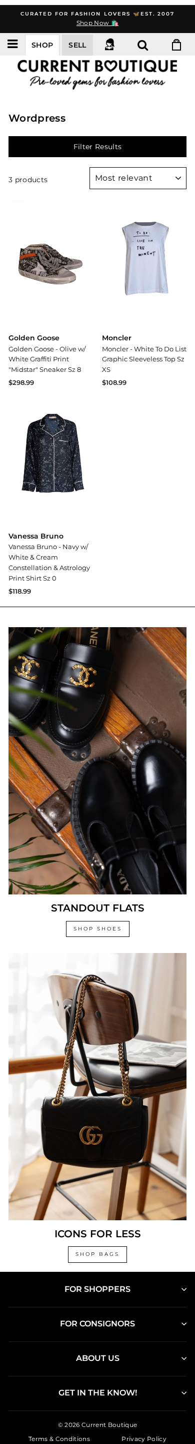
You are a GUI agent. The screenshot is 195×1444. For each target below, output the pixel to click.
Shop (42, 45)
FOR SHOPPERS (97, 1289)
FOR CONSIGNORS (97, 1323)
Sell (77, 45)
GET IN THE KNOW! (97, 1392)
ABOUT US (98, 1358)
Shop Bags (98, 1254)
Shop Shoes (98, 928)
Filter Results (98, 146)
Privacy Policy (144, 1438)
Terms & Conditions (59, 1438)
